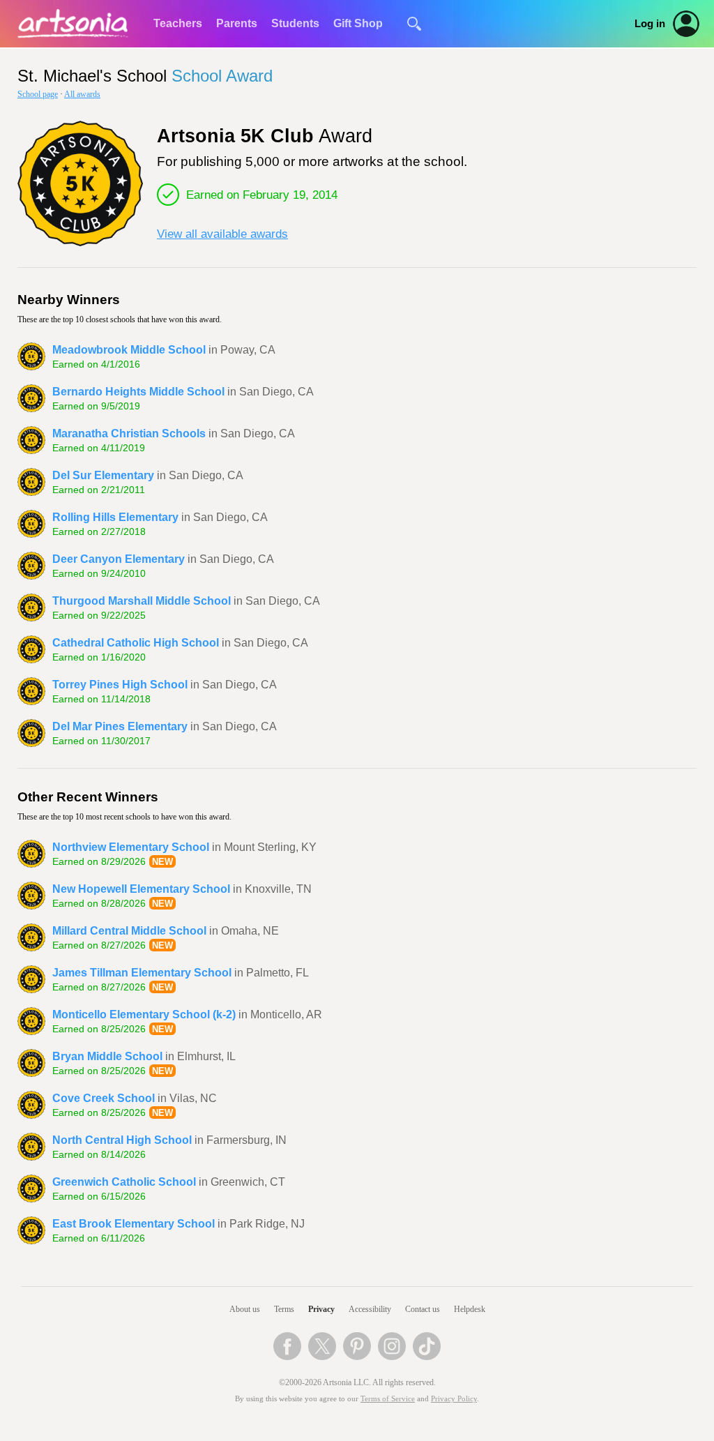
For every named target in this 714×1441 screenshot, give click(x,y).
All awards (82, 94)
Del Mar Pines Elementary (120, 726)
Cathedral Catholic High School (135, 643)
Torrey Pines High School (120, 685)
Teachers (177, 23)
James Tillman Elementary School (141, 973)
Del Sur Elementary (103, 475)
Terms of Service (387, 1399)
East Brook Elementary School (133, 1224)
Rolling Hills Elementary (115, 517)
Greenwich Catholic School (124, 1182)
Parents (236, 23)
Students (295, 23)
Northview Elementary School (130, 847)
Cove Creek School (103, 1098)
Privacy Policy (454, 1399)
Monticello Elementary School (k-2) (144, 1014)
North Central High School (122, 1140)
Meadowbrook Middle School (129, 350)
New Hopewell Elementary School (141, 889)
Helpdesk (469, 1309)
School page (37, 94)
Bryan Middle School (107, 1056)
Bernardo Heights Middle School (138, 392)
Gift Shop (358, 23)
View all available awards (222, 234)
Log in (650, 23)
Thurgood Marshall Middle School (141, 601)
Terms (284, 1309)
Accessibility (370, 1309)
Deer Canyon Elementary (118, 559)
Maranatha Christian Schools (129, 433)
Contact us (422, 1309)
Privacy (321, 1309)
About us (244, 1309)
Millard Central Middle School (129, 931)
